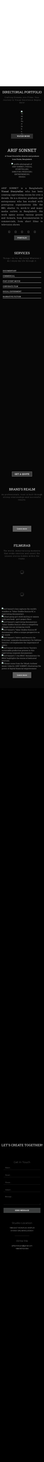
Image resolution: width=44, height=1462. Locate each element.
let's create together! (22, 1145)
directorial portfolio (22, 92)
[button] (3, 572)
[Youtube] (22, 231)
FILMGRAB (22, 545)
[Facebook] (34, 231)
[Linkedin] (9, 231)
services (22, 253)
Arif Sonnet (22, 150)
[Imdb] (15, 231)
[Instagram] (28, 231)
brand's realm (22, 489)
